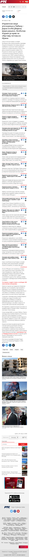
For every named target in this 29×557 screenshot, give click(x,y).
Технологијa (4, 528)
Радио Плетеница (19, 538)
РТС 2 (9, 533)
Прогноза (5, 437)
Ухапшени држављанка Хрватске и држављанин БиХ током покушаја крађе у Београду (11, 455)
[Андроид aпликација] (14, 483)
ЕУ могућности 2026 (21, 520)
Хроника (4, 518)
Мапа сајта (23, 547)
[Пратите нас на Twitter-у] (11, 511)
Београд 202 (11, 538)
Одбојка (24, 523)
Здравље (24, 528)
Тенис (19, 523)
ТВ (2, 533)
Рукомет (5, 524)
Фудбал (9, 523)
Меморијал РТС (19, 525)
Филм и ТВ (6, 529)
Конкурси (25, 542)
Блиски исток (6, 352)
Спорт (4, 523)
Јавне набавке (18, 542)
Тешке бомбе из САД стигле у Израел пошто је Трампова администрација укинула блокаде (14, 87)
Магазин (5, 527)
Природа (17, 529)
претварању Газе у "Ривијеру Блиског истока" (14, 332)
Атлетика (17, 524)
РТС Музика (13, 535)
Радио (3, 537)
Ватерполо (11, 524)
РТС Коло (24, 534)
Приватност (5, 551)
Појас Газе (5, 349)
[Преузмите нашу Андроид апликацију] (14, 500)
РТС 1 (5, 533)
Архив (16, 540)
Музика (23, 527)
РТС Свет (18, 533)
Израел (17, 349)
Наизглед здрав (23, 530)
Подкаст (13, 520)
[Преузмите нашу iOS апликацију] (14, 496)
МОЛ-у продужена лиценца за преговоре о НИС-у (11, 448)
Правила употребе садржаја (20, 551)
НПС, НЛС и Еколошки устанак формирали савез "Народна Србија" (10, 460)
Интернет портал (15, 543)
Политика (8, 517)
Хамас (11, 349)
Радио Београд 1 (10, 537)
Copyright (10, 551)
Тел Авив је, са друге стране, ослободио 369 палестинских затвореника (14, 283)
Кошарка (14, 523)
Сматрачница (6, 520)
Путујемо (11, 528)
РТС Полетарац (21, 535)
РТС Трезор (7, 535)
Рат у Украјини (7, 519)
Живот (10, 527)
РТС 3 (13, 533)
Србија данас (23, 517)
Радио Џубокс (11, 539)
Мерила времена (23, 518)
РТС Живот (10, 534)
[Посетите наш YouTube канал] (18, 511)
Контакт (6, 542)
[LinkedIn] (10, 16)
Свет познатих (17, 528)
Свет (18, 517)
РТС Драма (4, 534)
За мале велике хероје (13, 530)
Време (13, 519)
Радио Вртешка (19, 539)
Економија (15, 518)
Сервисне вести (20, 519)
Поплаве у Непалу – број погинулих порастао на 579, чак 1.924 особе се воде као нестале (11, 473)
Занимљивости (16, 527)
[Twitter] (6, 16)
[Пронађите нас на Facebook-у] (14, 511)
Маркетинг (11, 542)
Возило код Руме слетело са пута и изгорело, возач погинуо (10, 466)
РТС (2, 542)
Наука (11, 529)
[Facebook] (3, 16)
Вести (3, 517)
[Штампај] (13, 16)
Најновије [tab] (4, 441)
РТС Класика (18, 534)
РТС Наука (24, 533)
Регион (13, 517)
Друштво (9, 518)
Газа (22, 349)
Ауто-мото (23, 524)
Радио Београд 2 (19, 537)
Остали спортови (10, 525)
